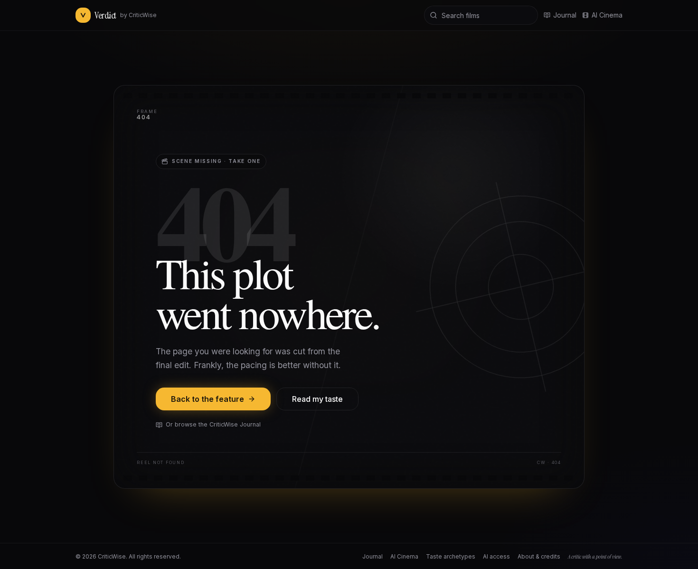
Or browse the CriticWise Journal (213, 424)
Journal (372, 556)
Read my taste (317, 399)
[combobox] (481, 15)
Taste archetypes (450, 556)
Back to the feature (207, 399)
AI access (496, 556)
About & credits (539, 556)
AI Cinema (607, 15)
